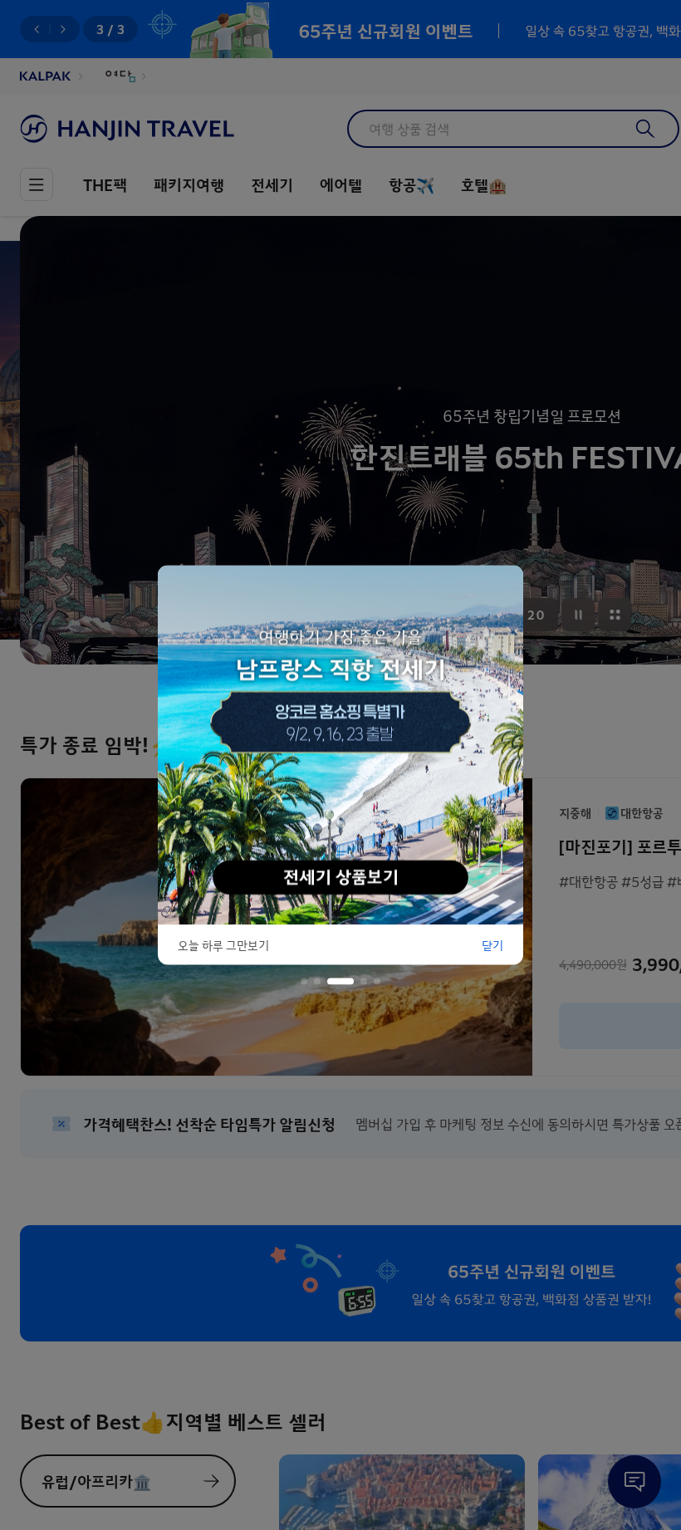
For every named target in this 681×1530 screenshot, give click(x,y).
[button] (304, 981)
